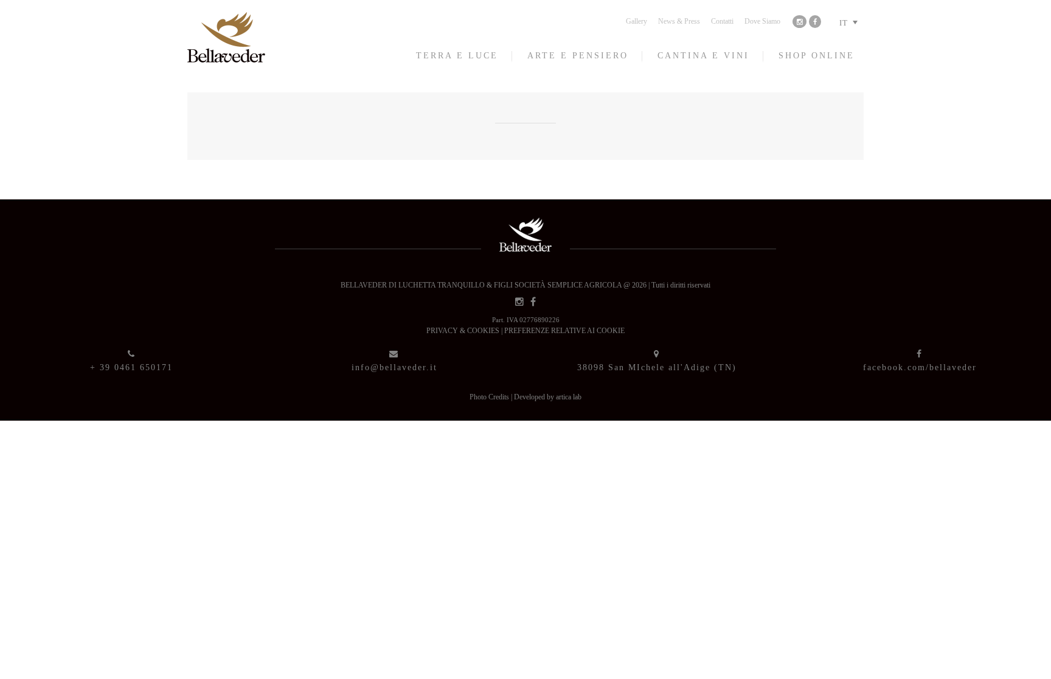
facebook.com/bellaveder (920, 367)
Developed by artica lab (547, 397)
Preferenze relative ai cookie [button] (564, 330)
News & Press (679, 21)
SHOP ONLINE (817, 55)
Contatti (722, 21)
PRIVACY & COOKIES (463, 330)
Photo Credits (490, 397)
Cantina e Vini (703, 55)
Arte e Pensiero (577, 55)
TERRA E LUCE (457, 55)
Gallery (636, 21)
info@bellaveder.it (394, 367)
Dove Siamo (762, 21)
